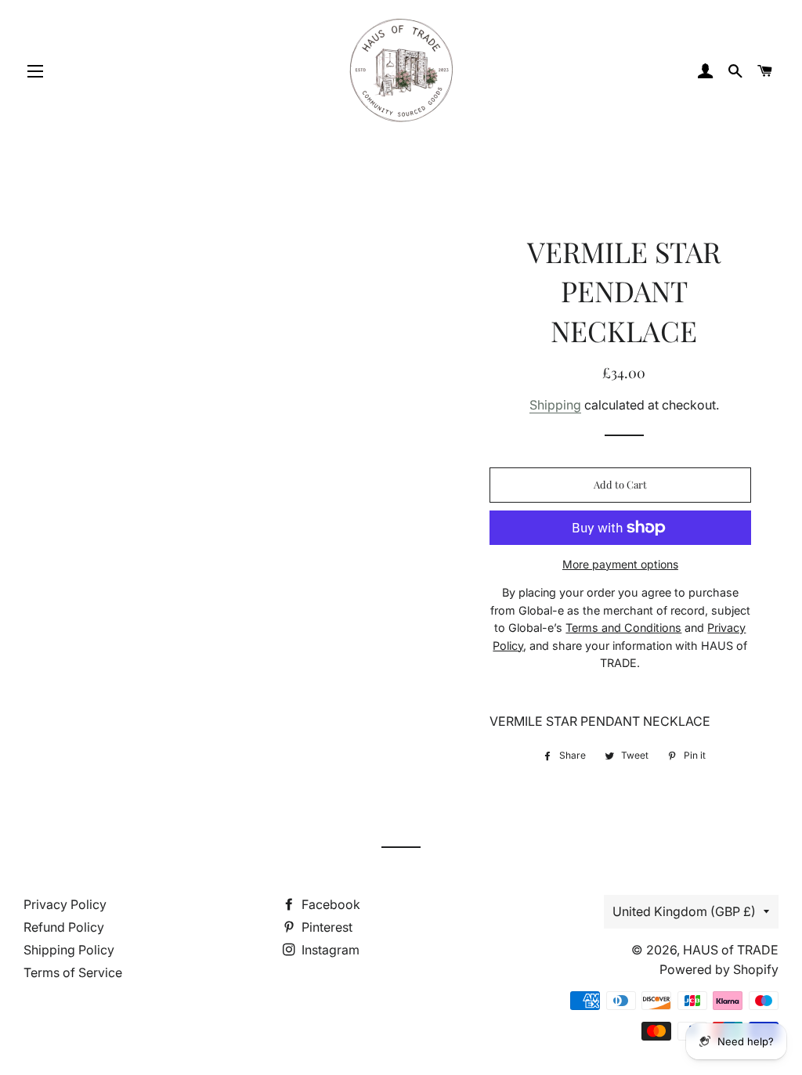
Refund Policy (63, 927)
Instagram (328, 950)
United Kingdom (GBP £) (684, 911)
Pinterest (325, 927)
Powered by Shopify (719, 969)
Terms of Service (72, 972)
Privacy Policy (65, 904)
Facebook (329, 904)
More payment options (620, 564)
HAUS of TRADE (731, 950)
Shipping (555, 405)
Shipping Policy (68, 950)
